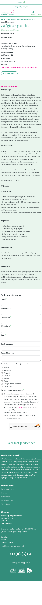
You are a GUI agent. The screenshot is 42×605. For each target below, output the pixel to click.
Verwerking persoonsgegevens (13, 408)
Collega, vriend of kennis (13, 402)
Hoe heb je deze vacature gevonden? (16, 382)
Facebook (7, 391)
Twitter (6, 399)
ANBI (29, 586)
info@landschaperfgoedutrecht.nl (14, 570)
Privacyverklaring (18, 586)
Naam (3, 318)
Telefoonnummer (8, 362)
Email (3, 353)
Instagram (8, 397)
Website (7, 386)
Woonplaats (6, 345)
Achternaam (6, 336)
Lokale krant (8, 405)
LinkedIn (7, 394)
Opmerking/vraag (8, 371)
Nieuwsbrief (8, 389)
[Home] (2, 19)
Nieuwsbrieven (7, 528)
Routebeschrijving (8, 524)
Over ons (4, 516)
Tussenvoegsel (7, 327)
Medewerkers (6, 520)
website (7, 428)
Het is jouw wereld (8, 513)
